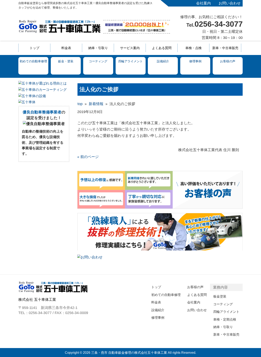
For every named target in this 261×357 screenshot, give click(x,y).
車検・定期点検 (224, 319)
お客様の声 (195, 287)
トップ (34, 48)
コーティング (223, 304)
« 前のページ (88, 157)
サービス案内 (130, 48)
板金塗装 (219, 296)
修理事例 (157, 317)
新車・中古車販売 (225, 48)
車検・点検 (193, 48)
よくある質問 (161, 48)
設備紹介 (157, 310)
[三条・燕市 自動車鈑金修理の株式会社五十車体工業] (59, 32)
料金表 (66, 48)
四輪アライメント (226, 311)
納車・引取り (98, 48)
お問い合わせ (230, 3)
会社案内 (203, 3)
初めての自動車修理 (166, 295)
